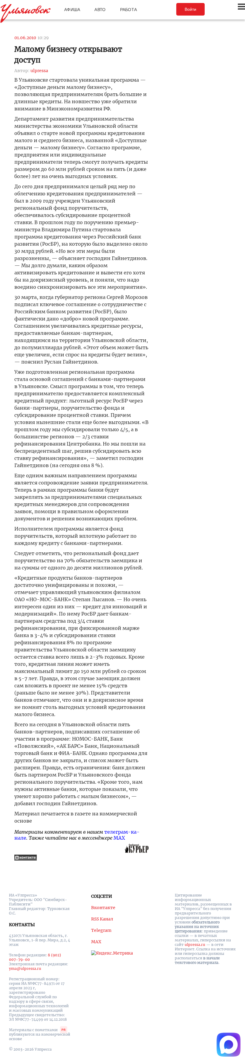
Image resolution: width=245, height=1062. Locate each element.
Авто (99, 9)
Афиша (72, 9)
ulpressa (39, 70)
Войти (190, 9)
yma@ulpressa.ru (25, 968)
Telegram (101, 930)
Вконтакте (103, 907)
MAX (119, 838)
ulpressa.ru (195, 944)
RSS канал (102, 919)
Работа (128, 9)
